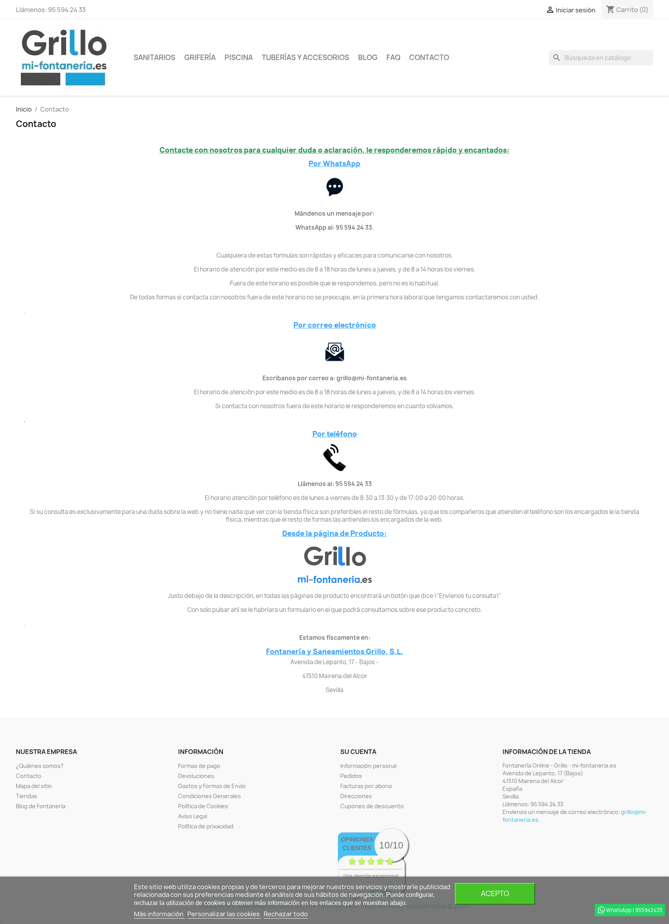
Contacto (429, 57)
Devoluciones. (197, 776)
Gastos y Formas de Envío (212, 786)
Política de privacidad (205, 826)
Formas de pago (199, 765)
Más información (159, 914)
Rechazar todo (286, 914)
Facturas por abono (366, 786)
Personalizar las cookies (224, 914)
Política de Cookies (203, 806)
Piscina (239, 57)
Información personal (368, 765)
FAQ (393, 57)
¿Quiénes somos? (39, 765)
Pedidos (351, 776)
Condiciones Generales (209, 796)
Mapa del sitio (34, 786)
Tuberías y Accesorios (305, 57)
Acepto (495, 893)
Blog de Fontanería (40, 806)
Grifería (200, 57)
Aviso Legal (192, 816)
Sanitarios (154, 57)
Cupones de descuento (372, 806)
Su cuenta (358, 751)
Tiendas (26, 796)
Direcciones (356, 796)
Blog (367, 57)
